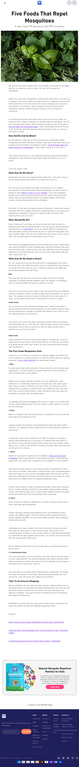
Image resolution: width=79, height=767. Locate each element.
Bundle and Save (67, 734)
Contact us (36, 718)
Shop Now (55, 687)
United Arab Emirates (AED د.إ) (39, 762)
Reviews (45, 739)
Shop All (65, 715)
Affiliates (45, 722)
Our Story (45, 718)
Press (44, 731)
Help (34, 715)
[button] (5, 3)
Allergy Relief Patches (69, 730)
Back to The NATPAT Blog (41, 705)
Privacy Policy (37, 747)
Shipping (36, 726)
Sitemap (45, 735)
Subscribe (26, 731)
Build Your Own (67, 737)
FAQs (34, 722)
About (44, 715)
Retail (56, 715)
